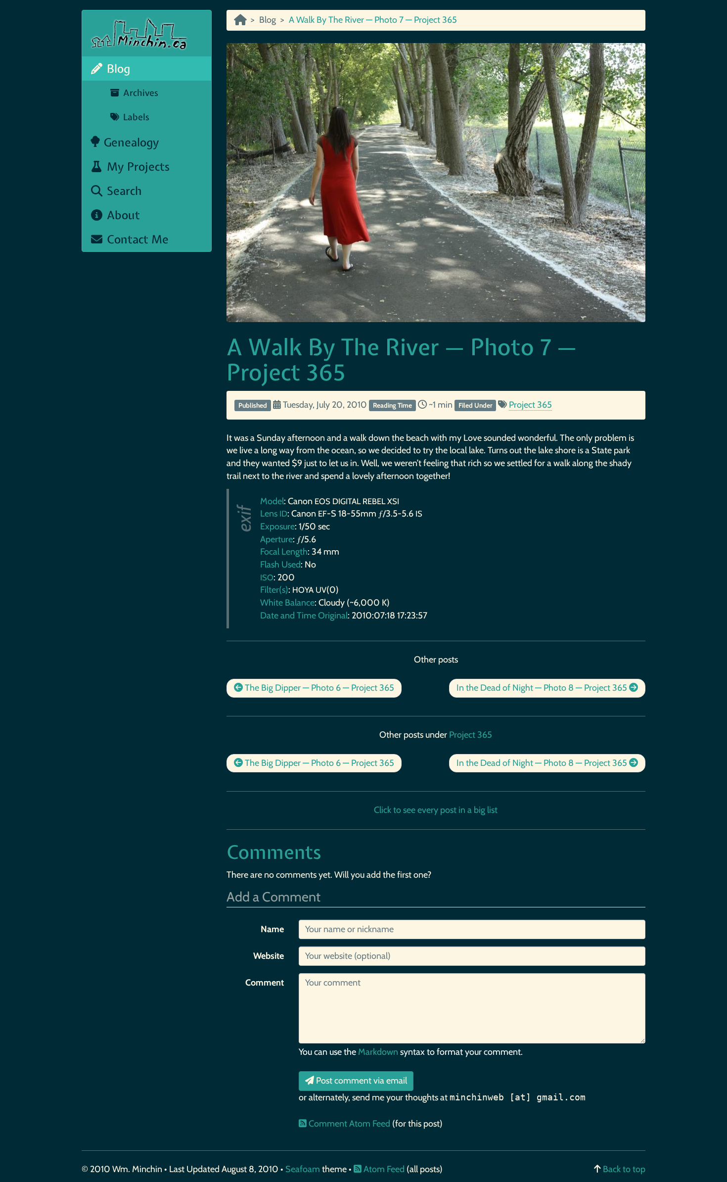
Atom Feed (383, 1169)
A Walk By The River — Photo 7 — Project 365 (402, 359)
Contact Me (136, 239)
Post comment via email (360, 1080)
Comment (264, 982)
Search (123, 190)
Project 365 (530, 404)
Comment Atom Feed (349, 1123)
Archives (139, 93)
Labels (135, 117)
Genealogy (130, 142)
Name (272, 929)
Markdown (378, 1051)
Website (268, 955)
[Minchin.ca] (240, 19)
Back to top (624, 1169)
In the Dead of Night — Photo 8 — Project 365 (542, 687)
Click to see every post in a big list (436, 809)
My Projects (137, 166)
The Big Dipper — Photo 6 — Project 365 (318, 687)
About (122, 215)
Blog (117, 68)
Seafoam (303, 1169)
